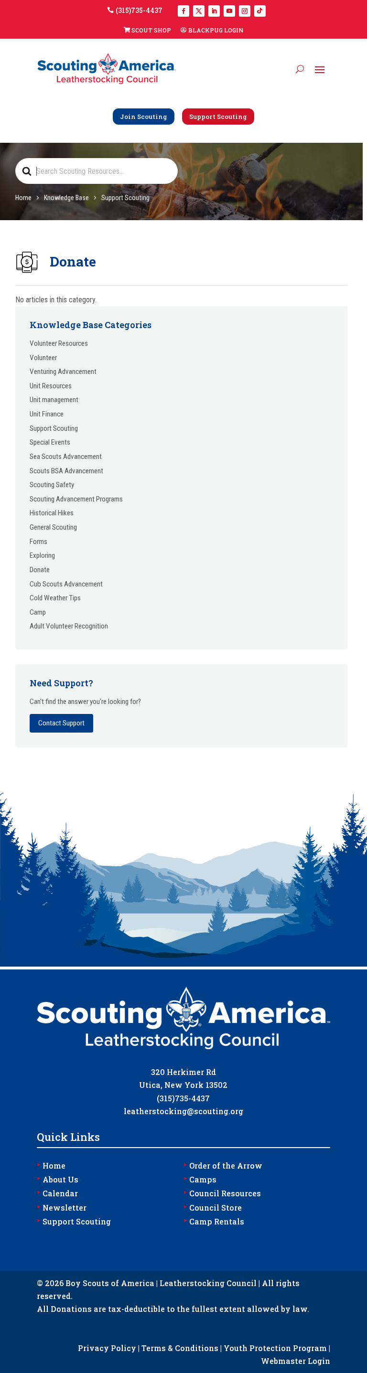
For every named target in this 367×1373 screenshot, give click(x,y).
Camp (38, 612)
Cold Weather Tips (55, 598)
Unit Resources (51, 386)
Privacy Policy (107, 1348)
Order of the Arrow (223, 1165)
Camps (200, 1179)
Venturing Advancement (63, 371)
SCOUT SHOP (151, 30)
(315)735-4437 (139, 10)
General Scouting (53, 527)
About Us (57, 1179)
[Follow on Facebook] (183, 11)
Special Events (50, 442)
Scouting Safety (52, 484)
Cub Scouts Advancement (66, 584)
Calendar (57, 1193)
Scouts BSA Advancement (66, 471)
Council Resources (222, 1193)
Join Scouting (143, 116)
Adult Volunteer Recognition (69, 626)
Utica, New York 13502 (183, 1085)
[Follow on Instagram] (244, 11)
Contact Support (61, 723)
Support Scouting (218, 116)
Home (51, 1165)
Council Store (213, 1208)
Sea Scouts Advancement (66, 456)
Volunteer (43, 357)
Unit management (54, 399)
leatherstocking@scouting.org (183, 1111)
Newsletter (61, 1208)
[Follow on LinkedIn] (214, 11)
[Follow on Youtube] (229, 11)
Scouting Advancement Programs (76, 499)
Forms (38, 541)
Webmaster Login (295, 1361)
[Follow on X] (199, 11)
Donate (40, 569)
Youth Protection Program (275, 1348)
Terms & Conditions (179, 1348)
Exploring (42, 555)
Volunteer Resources (59, 343)
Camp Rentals (214, 1221)
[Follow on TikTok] (260, 11)
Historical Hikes (52, 513)
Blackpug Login (215, 30)
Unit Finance (47, 414)
